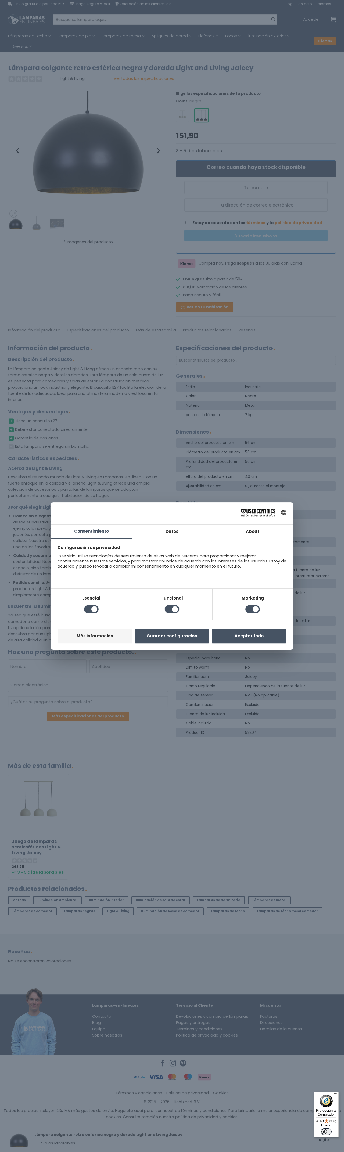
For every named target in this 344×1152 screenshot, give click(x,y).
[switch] (326, 1131)
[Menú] (335, 1095)
